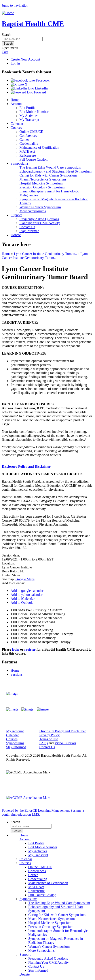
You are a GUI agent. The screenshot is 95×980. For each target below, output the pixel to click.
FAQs (43, 743)
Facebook (42, 80)
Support (16, 215)
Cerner (24, 139)
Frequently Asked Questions (39, 219)
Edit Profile (27, 108)
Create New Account (25, 59)
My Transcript (29, 120)
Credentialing (28, 143)
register (30, 649)
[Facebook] (12, 709)
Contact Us (27, 227)
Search (6, 34)
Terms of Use (48, 739)
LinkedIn (41, 88)
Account (17, 104)
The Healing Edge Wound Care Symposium (50, 167)
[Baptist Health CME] (12, 694)
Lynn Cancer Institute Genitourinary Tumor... (45, 254)
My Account (15, 731)
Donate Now (75, 693)
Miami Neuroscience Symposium (42, 179)
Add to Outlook (22, 602)
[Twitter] (27, 709)
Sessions (17, 674)
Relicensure (27, 155)
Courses (16, 127)
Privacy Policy (49, 735)
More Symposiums (32, 211)
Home (15, 100)
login (15, 649)
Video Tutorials (65, 743)
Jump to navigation (15, 5)
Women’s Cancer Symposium (40, 207)
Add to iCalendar (23, 598)
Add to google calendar (27, 591)
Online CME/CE (31, 131)
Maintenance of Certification (39, 147)
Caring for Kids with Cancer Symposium (48, 175)
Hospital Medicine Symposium (41, 183)
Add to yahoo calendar (26, 594)
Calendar (17, 123)
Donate (16, 235)
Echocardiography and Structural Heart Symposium (55, 171)
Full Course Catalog (33, 159)
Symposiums (19, 163)
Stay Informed (29, 231)
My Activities (28, 116)
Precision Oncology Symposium (42, 187)
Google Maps (24, 579)
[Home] (8, 13)
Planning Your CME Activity (39, 223)
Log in (15, 63)
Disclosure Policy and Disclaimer (26, 466)
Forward (39, 92)
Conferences (28, 135)
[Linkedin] (43, 709)
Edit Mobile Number (33, 112)
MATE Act (27, 151)
